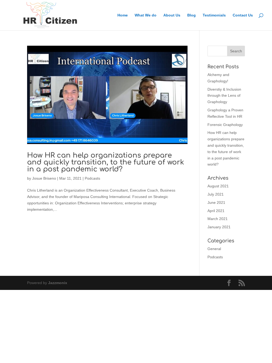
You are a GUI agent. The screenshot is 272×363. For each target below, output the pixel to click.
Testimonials (214, 15)
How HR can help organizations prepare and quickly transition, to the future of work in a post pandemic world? (105, 162)
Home (122, 15)
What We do (145, 15)
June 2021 (216, 202)
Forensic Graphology (225, 125)
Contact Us (243, 15)
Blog (191, 15)
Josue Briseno (44, 178)
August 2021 (218, 186)
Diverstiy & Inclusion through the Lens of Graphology (224, 95)
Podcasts (92, 178)
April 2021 (215, 211)
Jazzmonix (57, 283)
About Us (171, 15)
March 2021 (217, 219)
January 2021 (219, 227)
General (214, 249)
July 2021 (215, 194)
